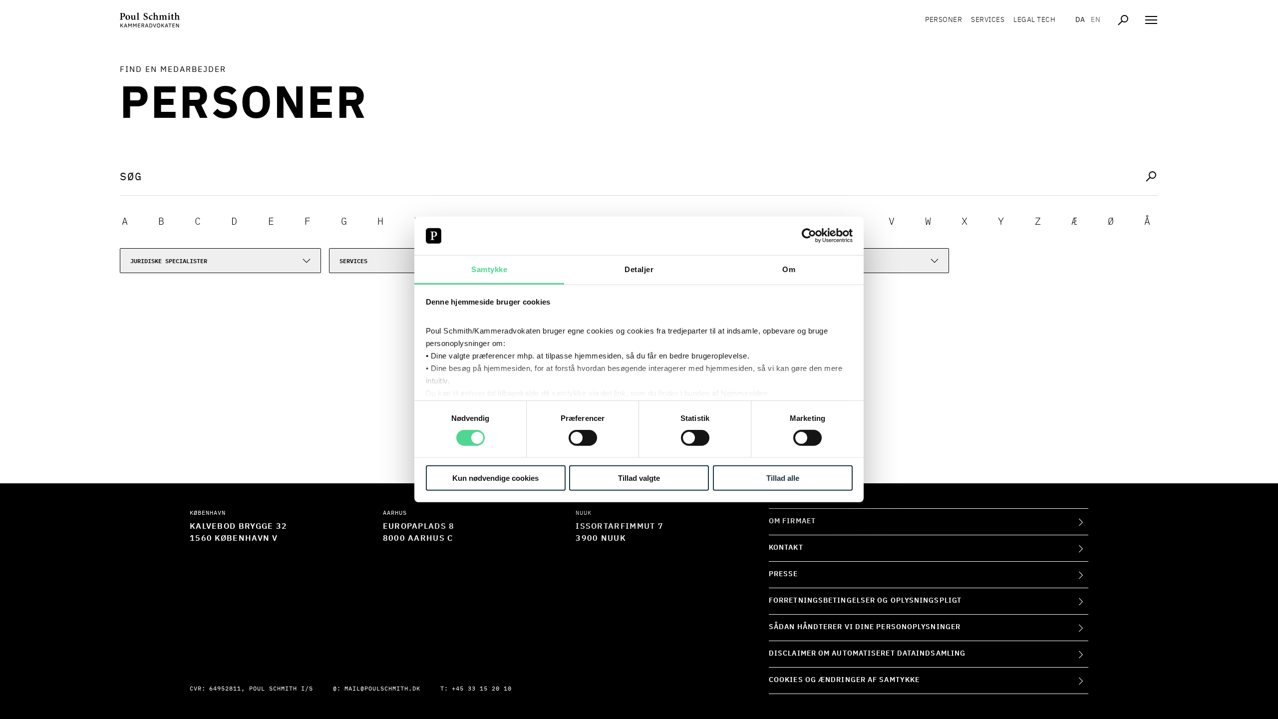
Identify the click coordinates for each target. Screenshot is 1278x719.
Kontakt (786, 547)
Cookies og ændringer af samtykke (844, 680)
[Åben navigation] (1151, 20)
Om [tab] (788, 269)
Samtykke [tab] (489, 269)
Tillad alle (782, 477)
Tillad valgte (639, 477)
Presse (783, 574)
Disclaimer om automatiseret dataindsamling (867, 653)
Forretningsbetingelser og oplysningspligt (865, 600)
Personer (943, 19)
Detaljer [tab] (639, 269)
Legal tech (1034, 19)
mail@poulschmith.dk (382, 689)
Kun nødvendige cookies (495, 477)
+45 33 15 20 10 (482, 689)
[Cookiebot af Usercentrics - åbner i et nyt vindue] (809, 235)
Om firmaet (792, 521)
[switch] (583, 438)
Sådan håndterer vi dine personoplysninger (864, 627)
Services (987, 19)
